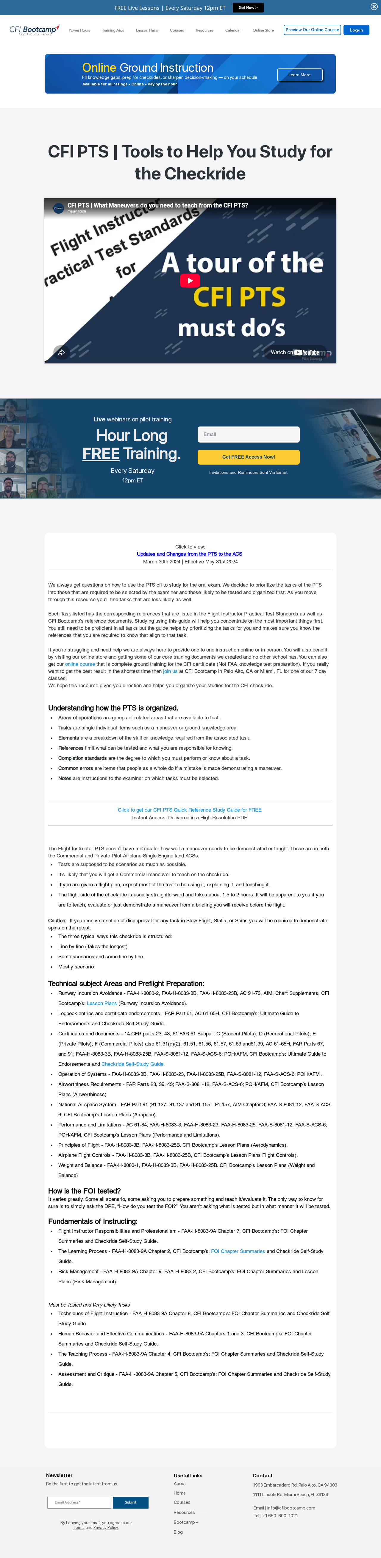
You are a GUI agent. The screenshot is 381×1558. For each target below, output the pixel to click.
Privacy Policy (105, 1527)
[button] (113, 30)
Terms (79, 1527)
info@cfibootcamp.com (291, 1508)
